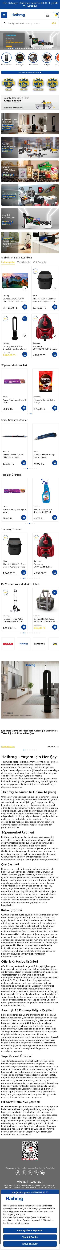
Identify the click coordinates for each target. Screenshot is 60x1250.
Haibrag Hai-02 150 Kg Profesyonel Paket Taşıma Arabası (44, 620)
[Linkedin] (30, 1172)
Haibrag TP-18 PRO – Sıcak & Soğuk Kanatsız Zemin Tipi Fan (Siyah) (14, 347)
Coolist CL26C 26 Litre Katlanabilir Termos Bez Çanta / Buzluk (14, 620)
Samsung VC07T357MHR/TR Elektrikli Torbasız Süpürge (45, 347)
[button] (8, 48)
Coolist (5, 616)
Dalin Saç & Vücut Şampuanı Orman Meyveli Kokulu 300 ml (44, 510)
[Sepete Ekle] (24, 307)
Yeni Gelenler (24, 262)
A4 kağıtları (7, 1048)
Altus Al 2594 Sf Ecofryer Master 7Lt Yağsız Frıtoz (44, 300)
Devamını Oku (8, 746)
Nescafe (6, 397)
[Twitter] (24, 1172)
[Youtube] (42, 1172)
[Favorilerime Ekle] (24, 288)
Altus (35, 296)
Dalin (36, 506)
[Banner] (39, 643)
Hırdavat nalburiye (11, 1106)
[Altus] (30, 40)
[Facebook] (18, 1172)
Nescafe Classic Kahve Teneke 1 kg (45, 401)
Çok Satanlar (40, 262)
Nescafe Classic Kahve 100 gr (13, 401)
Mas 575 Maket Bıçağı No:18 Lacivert (44, 455)
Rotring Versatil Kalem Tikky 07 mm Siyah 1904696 (13, 456)
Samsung (36, 343)
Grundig (6, 296)
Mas (35, 451)
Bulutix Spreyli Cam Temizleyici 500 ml (11, 510)
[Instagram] (36, 1172)
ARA (54, 23)
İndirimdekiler (8, 262)
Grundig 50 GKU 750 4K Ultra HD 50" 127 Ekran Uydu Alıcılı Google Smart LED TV (14, 300)
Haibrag (6, 343)
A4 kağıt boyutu (9, 1031)
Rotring (6, 451)
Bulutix (5, 506)
